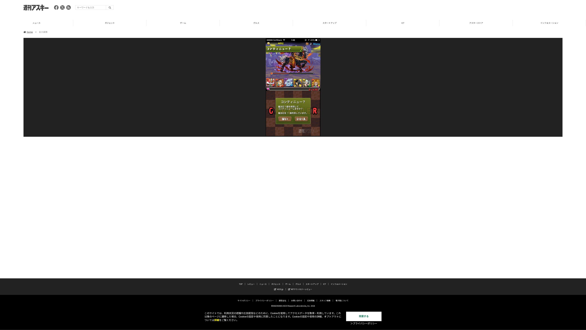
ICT (329, 22)
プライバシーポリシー (264, 300)
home (30, 31)
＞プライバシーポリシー (363, 323)
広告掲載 (311, 300)
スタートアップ (256, 22)
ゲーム (110, 22)
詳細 (216, 320)
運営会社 (282, 300)
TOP (549, 22)
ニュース (263, 284)
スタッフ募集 (325, 300)
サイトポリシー (244, 300)
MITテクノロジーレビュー (301, 289)
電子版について (342, 300)
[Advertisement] (506, 8)
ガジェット (37, 22)
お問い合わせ (296, 300)
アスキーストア (403, 22)
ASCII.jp (280, 289)
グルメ (183, 22)
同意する (364, 316)
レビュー (251, 284)
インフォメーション (476, 22)
